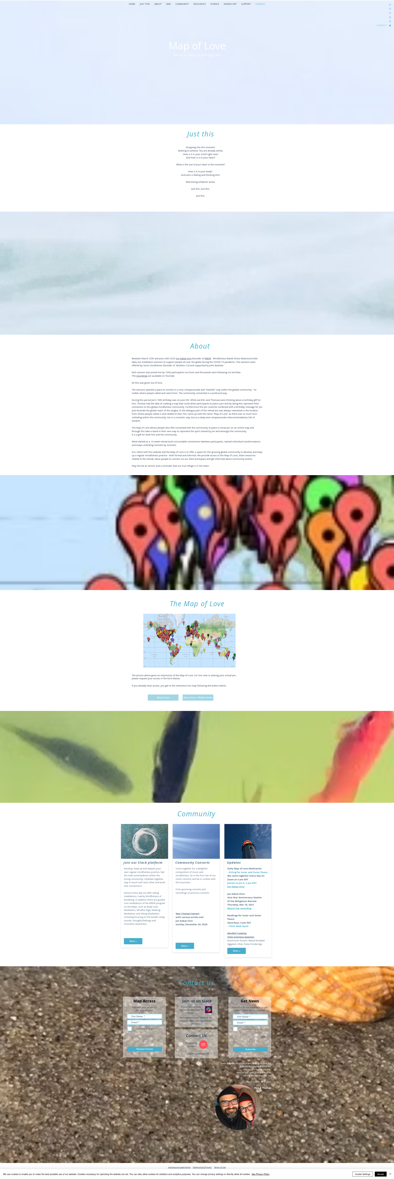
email (183, 1020)
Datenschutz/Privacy (202, 1167)
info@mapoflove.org (198, 1053)
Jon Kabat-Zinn (184, 358)
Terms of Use (220, 1167)
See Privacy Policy (260, 1174)
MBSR (208, 358)
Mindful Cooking (236, 933)
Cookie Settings (362, 1174)
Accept (380, 1174)
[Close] (390, 1174)
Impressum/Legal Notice (179, 1167)
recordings (141, 375)
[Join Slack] (208, 1009)
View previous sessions (240, 937)
